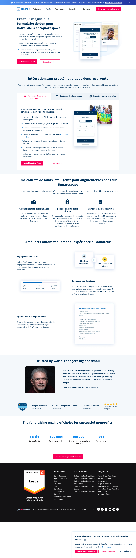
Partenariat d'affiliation (62, 497)
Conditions (58, 489)
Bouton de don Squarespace (71, 96)
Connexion (87, 9)
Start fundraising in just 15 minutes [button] (68, 457)
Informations (59, 471)
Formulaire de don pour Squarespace (37, 97)
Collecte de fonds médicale (84, 478)
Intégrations (103, 471)
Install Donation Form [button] (32, 163)
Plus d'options (124, 551)
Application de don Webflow (108, 489)
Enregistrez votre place (113, 2)
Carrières (57, 484)
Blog (55, 481)
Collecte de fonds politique (84, 476)
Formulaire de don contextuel (104, 96)
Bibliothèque (58, 499)
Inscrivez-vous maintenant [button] (108, 9)
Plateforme (37, 9)
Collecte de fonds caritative (84, 491)
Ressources (59, 9)
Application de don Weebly (108, 486)
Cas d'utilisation (81, 471)
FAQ (55, 486)
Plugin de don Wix (104, 484)
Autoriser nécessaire (108, 552)
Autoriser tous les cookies (86, 552)
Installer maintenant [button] (27, 62)
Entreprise (72, 9)
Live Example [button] (57, 163)
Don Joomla (102, 491)
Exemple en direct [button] (50, 62)
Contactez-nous (60, 476)
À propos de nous (60, 478)
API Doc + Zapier (104, 494)
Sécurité (57, 494)
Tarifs (48, 9)
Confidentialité (59, 491)
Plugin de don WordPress (107, 476)
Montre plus (106, 547)
